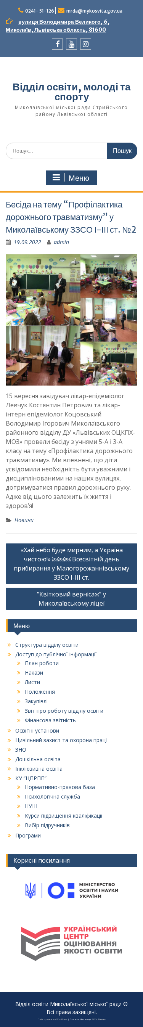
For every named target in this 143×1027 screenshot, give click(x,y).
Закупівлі (36, 701)
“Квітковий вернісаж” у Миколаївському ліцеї (71, 599)
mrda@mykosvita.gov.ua (94, 11)
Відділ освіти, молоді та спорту (71, 91)
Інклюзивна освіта (39, 768)
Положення (40, 691)
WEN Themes (99, 1019)
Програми (28, 835)
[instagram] (85, 44)
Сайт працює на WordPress (52, 1019)
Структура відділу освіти (47, 644)
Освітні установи (37, 730)
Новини (24, 520)
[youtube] (71, 44)
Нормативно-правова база (60, 787)
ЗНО (20, 749)
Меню (79, 178)
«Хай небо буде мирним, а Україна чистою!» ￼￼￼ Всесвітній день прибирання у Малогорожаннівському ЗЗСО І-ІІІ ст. (71, 564)
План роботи (42, 663)
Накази (34, 672)
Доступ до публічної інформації (56, 654)
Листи (32, 682)
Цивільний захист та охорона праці (61, 740)
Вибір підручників (47, 825)
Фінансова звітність (50, 720)
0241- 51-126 (39, 11)
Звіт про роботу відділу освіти (64, 710)
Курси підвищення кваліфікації (64, 815)
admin (61, 242)
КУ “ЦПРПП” (31, 778)
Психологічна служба (52, 796)
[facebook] (57, 44)
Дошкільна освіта (38, 759)
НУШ (31, 806)
